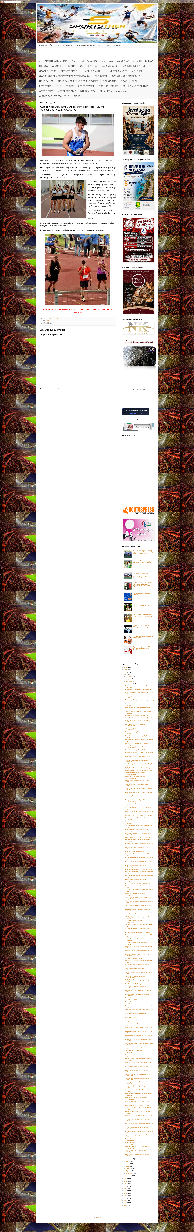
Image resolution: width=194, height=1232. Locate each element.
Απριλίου (128, 1168)
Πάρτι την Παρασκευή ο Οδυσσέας (134, 851)
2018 (125, 1188)
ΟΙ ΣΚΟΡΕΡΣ (101, 76)
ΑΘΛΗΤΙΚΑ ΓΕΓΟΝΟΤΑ (56, 61)
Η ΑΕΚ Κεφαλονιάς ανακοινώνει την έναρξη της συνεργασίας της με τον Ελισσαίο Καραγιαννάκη (142, 616)
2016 (125, 1193)
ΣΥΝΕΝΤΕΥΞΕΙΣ (86, 86)
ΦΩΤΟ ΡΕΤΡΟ (46, 91)
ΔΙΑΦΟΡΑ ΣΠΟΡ (110, 66)
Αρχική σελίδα (46, 45)
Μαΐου (127, 1166)
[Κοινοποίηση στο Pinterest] (51, 323)
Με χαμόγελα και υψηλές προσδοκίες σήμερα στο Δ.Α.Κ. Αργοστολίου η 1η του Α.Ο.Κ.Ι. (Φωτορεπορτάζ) (143, 552)
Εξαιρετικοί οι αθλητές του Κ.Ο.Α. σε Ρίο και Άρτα (138, 689)
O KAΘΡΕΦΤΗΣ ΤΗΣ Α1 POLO (54, 96)
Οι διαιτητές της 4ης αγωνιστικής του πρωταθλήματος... (135, 976)
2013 (125, 1200)
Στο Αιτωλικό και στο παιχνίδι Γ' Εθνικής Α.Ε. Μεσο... (139, 770)
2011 (125, 1205)
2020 (125, 1183)
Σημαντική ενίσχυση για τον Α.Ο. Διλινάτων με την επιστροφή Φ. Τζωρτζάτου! (142, 648)
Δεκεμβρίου (129, 676)
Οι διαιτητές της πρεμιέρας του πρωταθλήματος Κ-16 (139, 743)
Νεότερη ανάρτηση (46, 385)
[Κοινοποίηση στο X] (46, 323)
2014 (125, 1198)
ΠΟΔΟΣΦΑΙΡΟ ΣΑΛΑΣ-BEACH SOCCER (78, 81)
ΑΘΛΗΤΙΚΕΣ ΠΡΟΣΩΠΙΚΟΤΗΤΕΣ (88, 61)
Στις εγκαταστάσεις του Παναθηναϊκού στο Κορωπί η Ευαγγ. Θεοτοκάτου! (143, 561)
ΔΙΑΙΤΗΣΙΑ (93, 66)
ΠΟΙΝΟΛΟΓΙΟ (109, 81)
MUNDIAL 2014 (88, 91)
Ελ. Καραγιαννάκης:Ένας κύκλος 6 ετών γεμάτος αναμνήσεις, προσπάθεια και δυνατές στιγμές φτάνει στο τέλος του (142, 585)
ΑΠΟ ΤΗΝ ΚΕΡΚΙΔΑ (143, 61)
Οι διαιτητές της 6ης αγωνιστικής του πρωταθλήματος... (135, 777)
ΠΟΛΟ (124, 81)
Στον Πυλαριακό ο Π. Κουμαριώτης (134, 984)
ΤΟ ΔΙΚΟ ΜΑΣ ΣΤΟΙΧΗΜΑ (135, 86)
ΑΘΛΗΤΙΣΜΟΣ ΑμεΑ (119, 61)
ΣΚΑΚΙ (135, 81)
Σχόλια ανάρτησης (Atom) (55, 388)
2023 (125, 674)
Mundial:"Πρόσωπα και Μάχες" (115, 91)
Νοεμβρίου (129, 679)
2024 (125, 672)
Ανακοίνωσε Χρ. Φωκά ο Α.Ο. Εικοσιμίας (136, 1017)
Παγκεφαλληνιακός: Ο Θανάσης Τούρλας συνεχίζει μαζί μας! (141, 626)
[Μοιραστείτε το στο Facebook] (48, 323)
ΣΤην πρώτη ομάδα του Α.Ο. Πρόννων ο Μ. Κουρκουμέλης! (141, 604)
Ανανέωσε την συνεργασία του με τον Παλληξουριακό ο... (135, 725)
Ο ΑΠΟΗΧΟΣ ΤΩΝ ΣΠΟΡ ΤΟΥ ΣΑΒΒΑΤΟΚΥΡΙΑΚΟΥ (64, 76)
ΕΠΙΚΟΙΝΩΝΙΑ (113, 45)
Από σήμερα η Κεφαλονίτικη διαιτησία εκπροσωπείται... (135, 773)
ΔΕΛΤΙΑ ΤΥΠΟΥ (75, 66)
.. (39, 61)
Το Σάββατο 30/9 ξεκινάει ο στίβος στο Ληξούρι (137, 768)
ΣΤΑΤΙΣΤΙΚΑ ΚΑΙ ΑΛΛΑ (50, 86)
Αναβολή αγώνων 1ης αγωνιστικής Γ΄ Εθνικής (137, 1105)
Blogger (99, 1217)
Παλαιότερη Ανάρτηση (109, 385)
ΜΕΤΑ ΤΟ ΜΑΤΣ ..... (70, 71)
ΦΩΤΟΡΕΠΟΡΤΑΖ (67, 91)
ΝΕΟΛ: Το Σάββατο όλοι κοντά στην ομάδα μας (138, 883)
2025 (125, 669)
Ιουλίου (128, 1161)
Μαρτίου (128, 1171)
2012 (125, 1202)
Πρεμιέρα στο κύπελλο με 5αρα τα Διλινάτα (136, 715)
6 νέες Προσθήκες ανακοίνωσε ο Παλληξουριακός (138, 718)
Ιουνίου (128, 1163)
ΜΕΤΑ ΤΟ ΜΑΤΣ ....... (95, 71)
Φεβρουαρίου (129, 1173)
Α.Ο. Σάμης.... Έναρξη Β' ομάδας (134, 958)
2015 (125, 1195)
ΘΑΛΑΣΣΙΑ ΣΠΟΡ (47, 71)
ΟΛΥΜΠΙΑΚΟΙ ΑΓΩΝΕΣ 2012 (126, 76)
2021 (125, 1181)
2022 (125, 1178)
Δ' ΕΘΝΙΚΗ (57, 66)
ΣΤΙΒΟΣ (70, 86)
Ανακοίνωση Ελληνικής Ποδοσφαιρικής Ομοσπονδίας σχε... (136, 1014)
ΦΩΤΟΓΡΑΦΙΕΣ (64, 45)
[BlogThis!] (44, 323)
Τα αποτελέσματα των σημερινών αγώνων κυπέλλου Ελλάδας (137, 998)
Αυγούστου (129, 1159)
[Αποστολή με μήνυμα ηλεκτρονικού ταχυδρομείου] (42, 323)
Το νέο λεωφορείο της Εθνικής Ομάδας (135, 750)
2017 (125, 1190)
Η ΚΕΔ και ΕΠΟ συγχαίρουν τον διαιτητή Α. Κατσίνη (139, 869)
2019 (125, 1186)
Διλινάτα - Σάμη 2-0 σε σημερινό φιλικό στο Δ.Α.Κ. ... (139, 815)
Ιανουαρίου (129, 1175)
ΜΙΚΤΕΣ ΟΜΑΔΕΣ (118, 71)
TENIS (77, 96)
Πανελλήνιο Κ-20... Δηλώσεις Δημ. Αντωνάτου (137, 932)
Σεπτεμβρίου (129, 683)
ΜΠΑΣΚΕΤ (137, 71)
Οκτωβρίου (129, 681)
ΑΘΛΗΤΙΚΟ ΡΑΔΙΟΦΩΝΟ (89, 45)
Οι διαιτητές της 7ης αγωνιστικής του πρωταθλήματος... (135, 746)
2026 (125, 667)
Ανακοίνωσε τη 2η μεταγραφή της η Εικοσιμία (137, 837)
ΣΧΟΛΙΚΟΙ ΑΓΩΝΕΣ (108, 86)
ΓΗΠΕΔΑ (43, 66)
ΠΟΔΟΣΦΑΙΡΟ (46, 81)
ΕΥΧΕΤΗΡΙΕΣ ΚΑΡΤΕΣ (134, 66)
